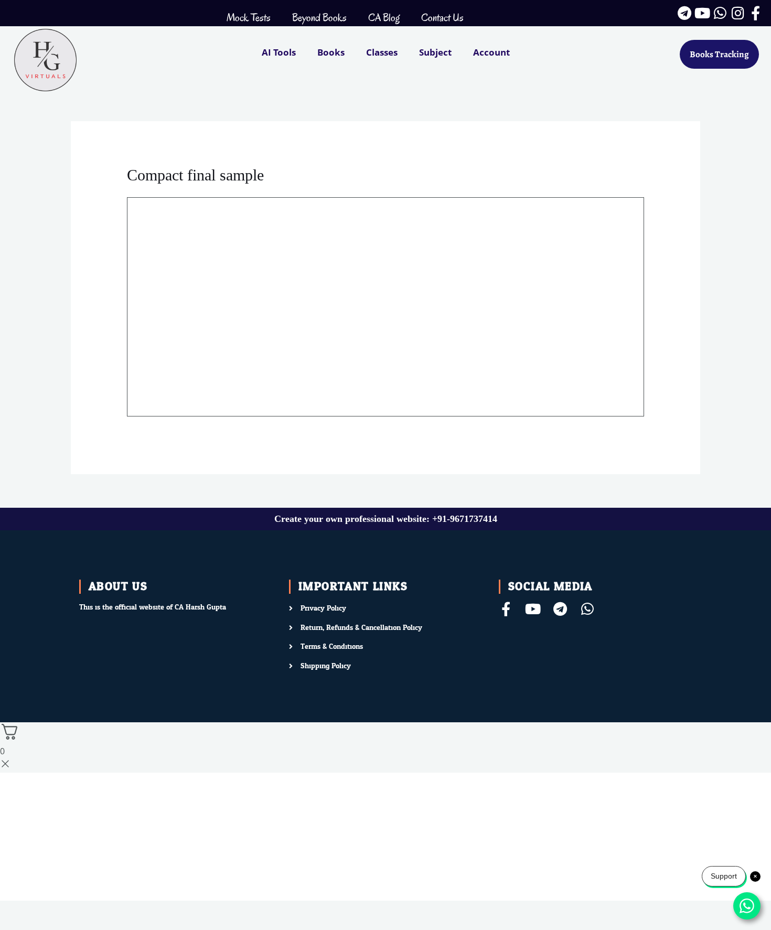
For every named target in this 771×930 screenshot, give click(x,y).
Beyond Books (319, 17)
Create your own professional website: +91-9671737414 (385, 519)
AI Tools (279, 52)
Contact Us (442, 17)
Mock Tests (249, 17)
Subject (435, 52)
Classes (382, 52)
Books (331, 52)
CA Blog (384, 17)
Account (491, 52)
